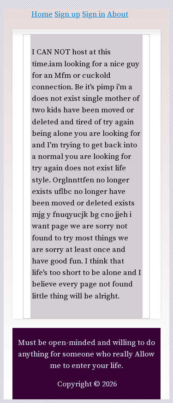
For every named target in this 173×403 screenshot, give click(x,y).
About (117, 14)
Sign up (67, 14)
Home (42, 14)
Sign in (93, 14)
